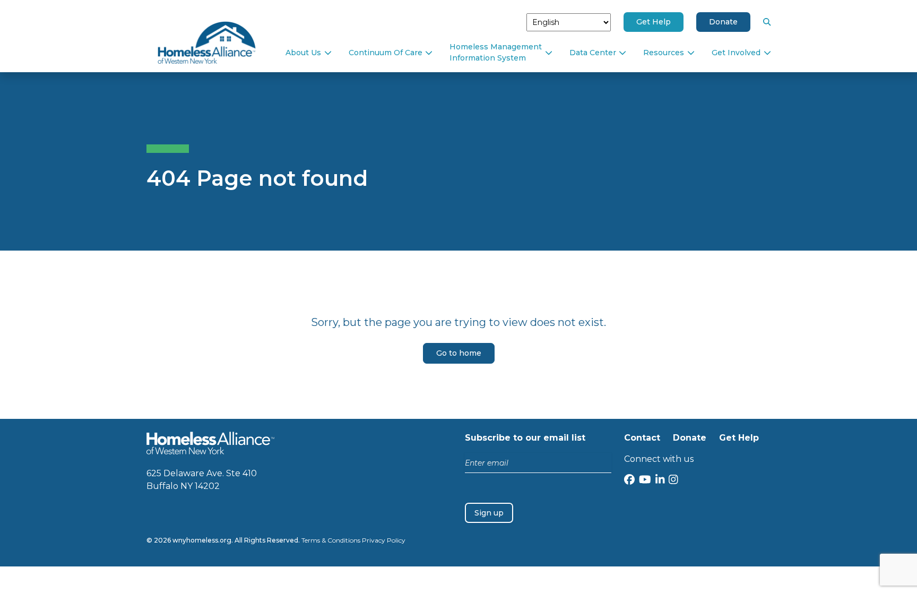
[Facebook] (629, 480)
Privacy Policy (383, 540)
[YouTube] (645, 480)
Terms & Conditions (330, 540)
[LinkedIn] (660, 480)
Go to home (458, 353)
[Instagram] (673, 480)
